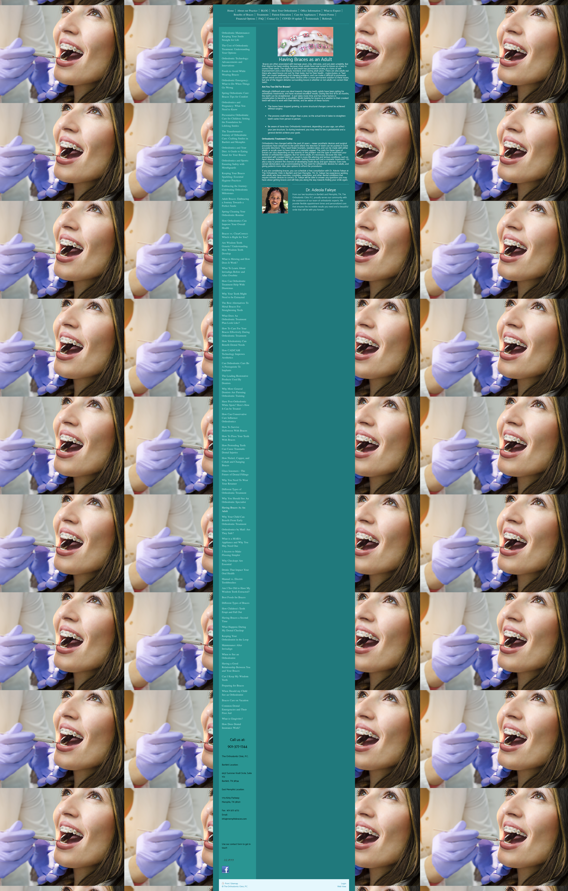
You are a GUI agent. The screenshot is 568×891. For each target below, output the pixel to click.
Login (343, 883)
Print (227, 883)
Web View (341, 886)
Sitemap (234, 883)
